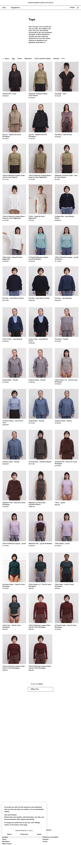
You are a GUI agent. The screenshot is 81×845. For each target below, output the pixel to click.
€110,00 (6, 179)
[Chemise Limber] (14, 444)
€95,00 (57, 588)
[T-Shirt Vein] (14, 608)
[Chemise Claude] (40, 363)
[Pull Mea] (40, 281)
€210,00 (6, 300)
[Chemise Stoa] (14, 76)
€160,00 (6, 341)
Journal (45, 841)
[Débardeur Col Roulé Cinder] (66, 158)
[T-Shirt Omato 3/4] (66, 363)
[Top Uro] (14, 117)
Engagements (47, 830)
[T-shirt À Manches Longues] (14, 526)
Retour (7, 58)
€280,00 (58, 220)
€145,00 (32, 97)
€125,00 (58, 341)
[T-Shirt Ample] (66, 526)
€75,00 (57, 179)
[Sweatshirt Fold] (14, 485)
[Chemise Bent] (14, 363)
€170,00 (32, 179)
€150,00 (32, 261)
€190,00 (58, 137)
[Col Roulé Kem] (40, 444)
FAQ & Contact (6, 843)
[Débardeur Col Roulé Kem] (40, 485)
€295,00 (32, 300)
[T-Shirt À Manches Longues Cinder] (14, 158)
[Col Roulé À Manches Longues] (40, 240)
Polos (63, 58)
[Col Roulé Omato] (14, 404)
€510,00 (32, 464)
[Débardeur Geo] (40, 526)
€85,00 (57, 505)
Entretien (46, 839)
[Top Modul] (66, 322)
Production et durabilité (50, 837)
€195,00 (32, 343)
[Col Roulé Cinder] (66, 608)
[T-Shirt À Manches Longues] (66, 240)
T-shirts (19, 58)
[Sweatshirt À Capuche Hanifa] (40, 76)
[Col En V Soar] (14, 322)
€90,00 (31, 670)
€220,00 (58, 300)
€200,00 (6, 425)
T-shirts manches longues (42, 58)
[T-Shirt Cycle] (14, 240)
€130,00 (58, 96)
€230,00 (6, 96)
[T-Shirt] (40, 199)
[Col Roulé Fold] (66, 444)
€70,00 (31, 220)
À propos (5, 837)
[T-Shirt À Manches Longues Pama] (40, 608)
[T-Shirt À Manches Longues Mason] (40, 158)
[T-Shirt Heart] (66, 567)
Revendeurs (6, 841)
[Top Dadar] (66, 76)
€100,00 (6, 261)
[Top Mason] (66, 117)
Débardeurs (28, 58)
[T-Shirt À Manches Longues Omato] (40, 649)
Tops (13, 58)
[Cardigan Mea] (66, 199)
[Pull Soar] (14, 281)
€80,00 (5, 629)
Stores (4, 839)
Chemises (56, 58)
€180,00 (58, 423)
